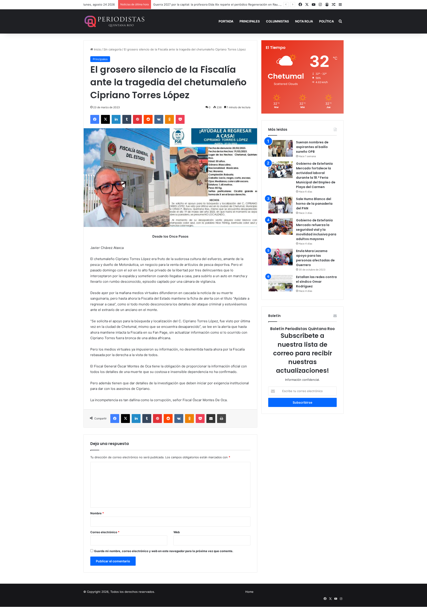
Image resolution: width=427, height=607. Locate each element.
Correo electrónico (104, 532)
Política (326, 21)
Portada (226, 21)
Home (249, 591)
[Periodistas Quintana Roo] (114, 21)
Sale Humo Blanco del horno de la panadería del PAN (314, 203)
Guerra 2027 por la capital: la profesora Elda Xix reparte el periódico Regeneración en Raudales (219, 4)
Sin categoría (112, 49)
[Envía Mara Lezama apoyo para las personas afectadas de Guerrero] (280, 257)
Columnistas (277, 21)
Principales (250, 21)
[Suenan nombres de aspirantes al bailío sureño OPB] (280, 148)
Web (176, 532)
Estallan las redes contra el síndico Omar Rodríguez (316, 281)
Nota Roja (304, 21)
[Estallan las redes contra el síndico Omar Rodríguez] (280, 283)
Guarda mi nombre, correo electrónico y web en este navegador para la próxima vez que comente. (163, 551)
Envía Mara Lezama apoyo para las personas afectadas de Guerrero (315, 258)
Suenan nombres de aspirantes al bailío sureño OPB (312, 147)
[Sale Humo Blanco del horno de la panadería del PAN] (280, 205)
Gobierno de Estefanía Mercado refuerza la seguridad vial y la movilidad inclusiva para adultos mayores (316, 229)
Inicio (97, 49)
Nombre (97, 513)
